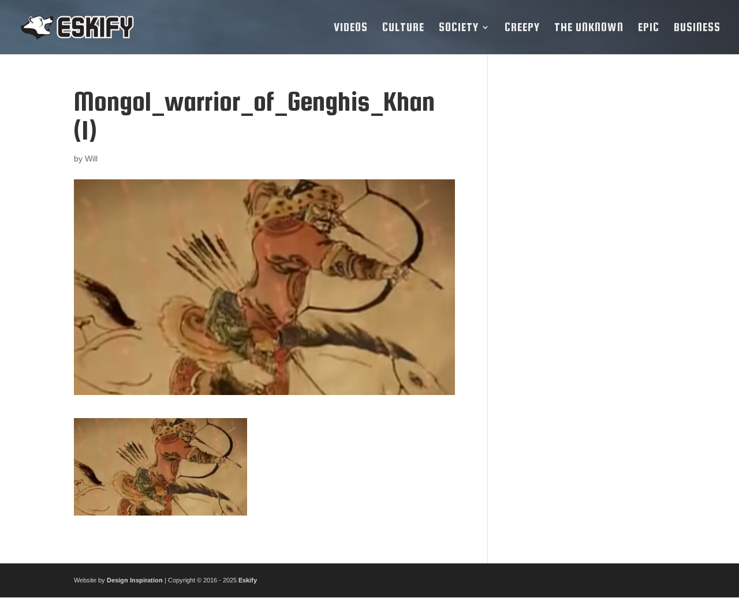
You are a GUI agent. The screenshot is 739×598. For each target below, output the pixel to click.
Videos (351, 28)
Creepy (522, 28)
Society (459, 28)
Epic (648, 28)
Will (91, 158)
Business (697, 28)
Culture (403, 28)
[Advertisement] (585, 260)
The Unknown (589, 28)
